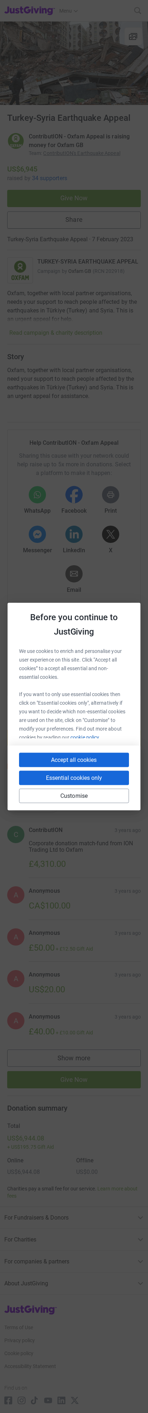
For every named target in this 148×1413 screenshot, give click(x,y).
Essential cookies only (74, 777)
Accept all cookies (74, 759)
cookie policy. (85, 737)
